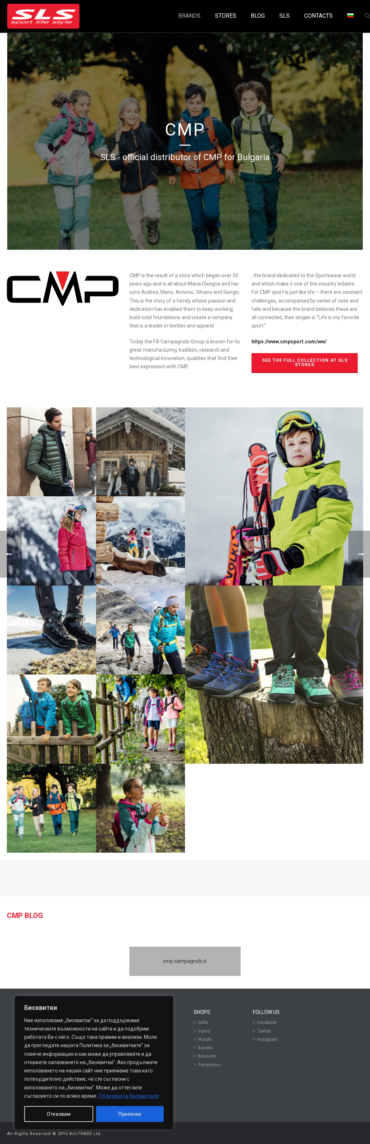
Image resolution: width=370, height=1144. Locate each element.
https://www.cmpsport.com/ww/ (289, 341)
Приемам (129, 1114)
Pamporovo (209, 1064)
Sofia (203, 1022)
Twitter (264, 1031)
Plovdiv (205, 1039)
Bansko (205, 1047)
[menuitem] (350, 16)
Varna (204, 1031)
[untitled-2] (140, 719)
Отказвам (59, 1114)
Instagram (267, 1039)
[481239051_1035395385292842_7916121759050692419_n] (51, 808)
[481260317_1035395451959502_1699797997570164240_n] (140, 808)
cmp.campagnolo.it (185, 961)
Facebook (266, 1022)
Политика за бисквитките (129, 1096)
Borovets (207, 1056)
